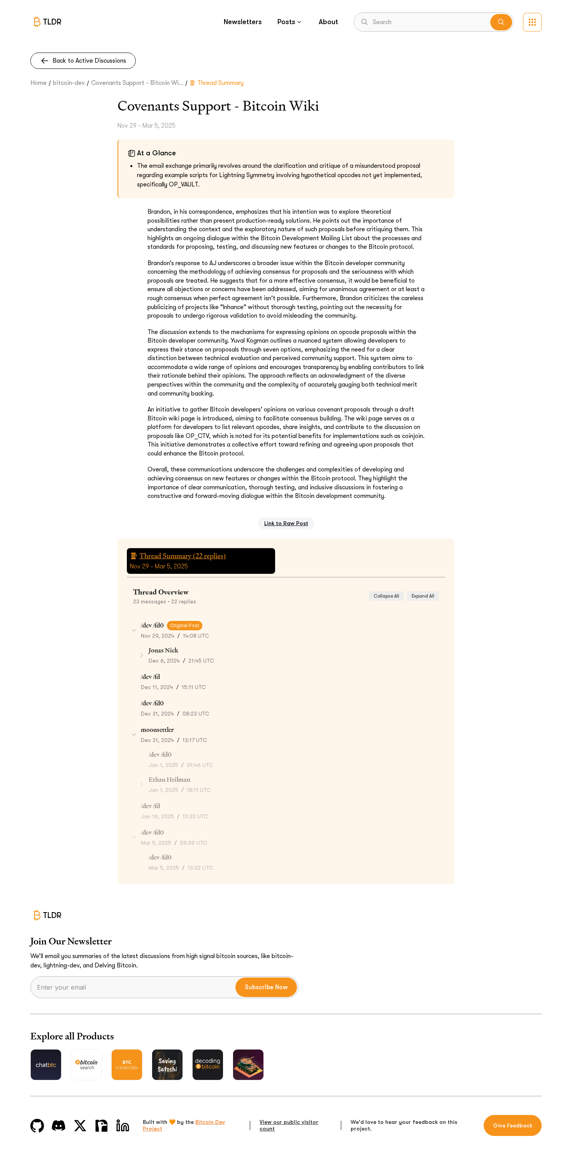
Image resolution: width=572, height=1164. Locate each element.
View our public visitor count (289, 1125)
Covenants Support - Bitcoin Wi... (137, 82)
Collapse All (386, 596)
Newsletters (243, 22)
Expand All (423, 596)
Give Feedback (512, 1125)
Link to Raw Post (286, 523)
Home (38, 82)
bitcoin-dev (69, 82)
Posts (286, 22)
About (328, 22)
